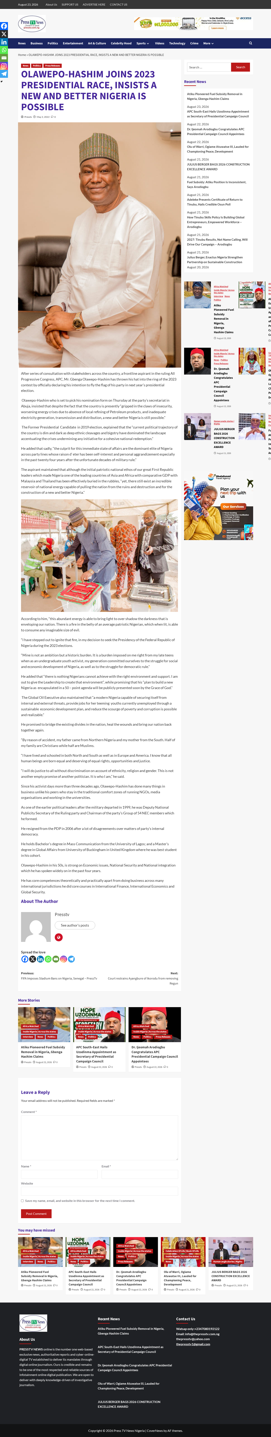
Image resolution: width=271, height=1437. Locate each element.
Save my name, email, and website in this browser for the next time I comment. (80, 1200)
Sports (141, 43)
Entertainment (73, 43)
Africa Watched (31, 1026)
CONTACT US (118, 4)
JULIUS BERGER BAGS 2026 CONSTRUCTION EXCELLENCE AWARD (218, 167)
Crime (194, 43)
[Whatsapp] (48, 959)
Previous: (59, 976)
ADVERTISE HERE (94, 4)
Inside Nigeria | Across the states (39, 1031)
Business (37, 43)
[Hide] (1, 81)
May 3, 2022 (43, 116)
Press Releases (52, 65)
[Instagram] (63, 959)
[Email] (55, 959)
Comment (29, 1112)
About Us (51, 4)
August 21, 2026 (187, 1289)
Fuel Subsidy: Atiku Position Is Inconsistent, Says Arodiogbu (216, 184)
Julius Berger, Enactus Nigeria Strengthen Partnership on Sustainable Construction (215, 259)
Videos (159, 43)
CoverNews (155, 1430)
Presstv (28, 116)
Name (26, 1166)
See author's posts (75, 925)
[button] (250, 43)
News (22, 43)
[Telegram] (71, 959)
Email (106, 1166)
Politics (53, 43)
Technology (177, 43)
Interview (28, 1037)
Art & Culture (97, 43)
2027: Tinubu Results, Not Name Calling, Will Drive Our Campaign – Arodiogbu (217, 242)
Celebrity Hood (121, 43)
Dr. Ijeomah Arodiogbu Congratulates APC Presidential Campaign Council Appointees (155, 1054)
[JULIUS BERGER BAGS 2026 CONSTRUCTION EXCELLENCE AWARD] (197, 426)
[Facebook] (24, 959)
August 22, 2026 (99, 1067)
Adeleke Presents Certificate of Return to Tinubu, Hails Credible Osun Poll (215, 202)
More (206, 43)
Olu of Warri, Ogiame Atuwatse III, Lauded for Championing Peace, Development (218, 149)
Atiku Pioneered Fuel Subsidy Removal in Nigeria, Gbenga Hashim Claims (43, 1052)
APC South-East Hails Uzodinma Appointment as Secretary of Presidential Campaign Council (96, 1054)
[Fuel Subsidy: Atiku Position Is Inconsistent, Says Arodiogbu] (252, 426)
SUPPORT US (70, 4)
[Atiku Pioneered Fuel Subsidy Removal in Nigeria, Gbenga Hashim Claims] (197, 294)
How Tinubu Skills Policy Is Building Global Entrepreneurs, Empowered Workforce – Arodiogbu (215, 222)
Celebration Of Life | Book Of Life (182, 1251)
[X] (32, 959)
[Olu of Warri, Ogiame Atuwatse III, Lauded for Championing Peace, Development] (252, 361)
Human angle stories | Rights (224, 422)
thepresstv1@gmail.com (193, 1344)
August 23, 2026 (44, 1062)
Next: (143, 978)
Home (22, 55)
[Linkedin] (40, 959)
